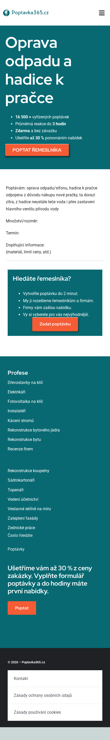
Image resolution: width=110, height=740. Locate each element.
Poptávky (16, 549)
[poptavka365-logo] (26, 8)
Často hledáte (20, 535)
